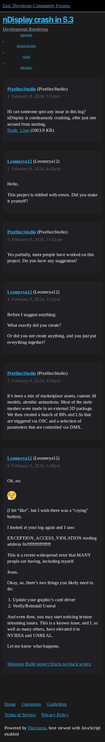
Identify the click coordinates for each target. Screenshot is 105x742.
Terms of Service (20, 714)
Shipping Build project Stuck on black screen (49, 664)
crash (26, 57)
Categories (31, 704)
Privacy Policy (54, 714)
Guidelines (57, 704)
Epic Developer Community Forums (36, 5)
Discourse (37, 728)
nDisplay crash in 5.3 (38, 19)
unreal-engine (26, 46)
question (26, 35)
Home (10, 704)
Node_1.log (18, 130)
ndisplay (26, 68)
